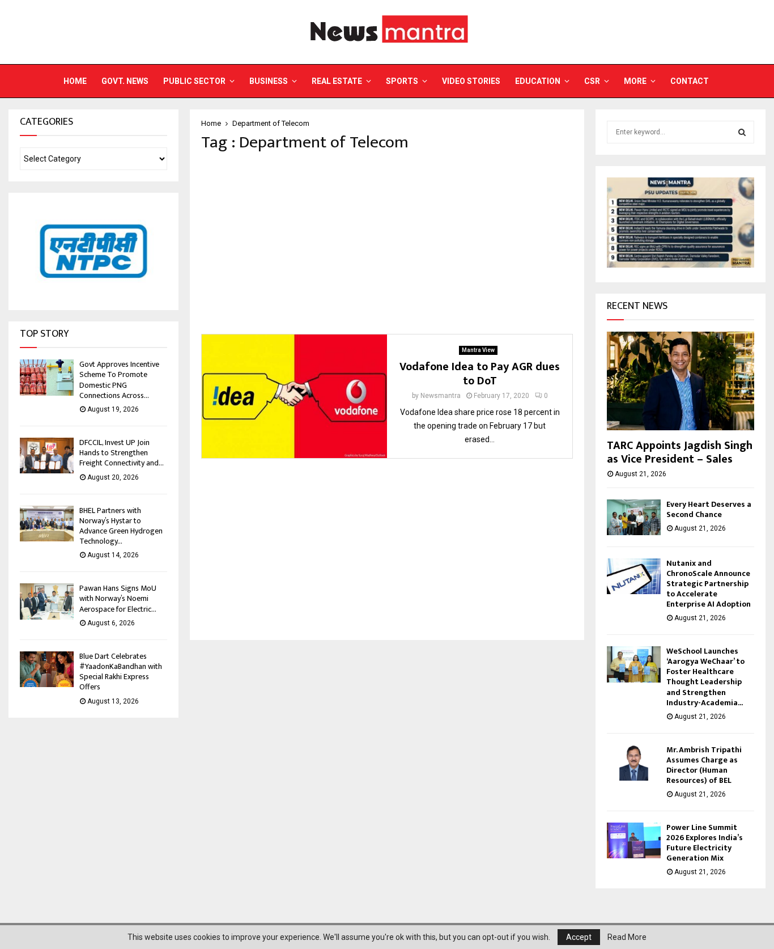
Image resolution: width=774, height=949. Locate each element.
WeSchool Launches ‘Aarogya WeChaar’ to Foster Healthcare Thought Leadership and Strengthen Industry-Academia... (705, 677)
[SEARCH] (742, 132)
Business (268, 81)
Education (537, 81)
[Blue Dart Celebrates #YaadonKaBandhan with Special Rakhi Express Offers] (47, 669)
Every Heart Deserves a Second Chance (708, 509)
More (635, 81)
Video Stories (471, 81)
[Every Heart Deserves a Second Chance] (634, 517)
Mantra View (478, 350)
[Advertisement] (387, 243)
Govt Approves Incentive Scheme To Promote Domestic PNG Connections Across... (119, 380)
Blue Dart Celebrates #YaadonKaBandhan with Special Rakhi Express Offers (120, 672)
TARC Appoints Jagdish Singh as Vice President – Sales (679, 452)
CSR (592, 81)
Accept (579, 937)
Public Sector (194, 81)
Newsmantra (440, 396)
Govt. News (124, 81)
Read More (627, 937)
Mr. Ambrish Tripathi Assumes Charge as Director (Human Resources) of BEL (704, 765)
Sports (402, 81)
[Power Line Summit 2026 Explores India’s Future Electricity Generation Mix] (634, 840)
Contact (689, 81)
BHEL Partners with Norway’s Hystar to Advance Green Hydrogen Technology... (121, 526)
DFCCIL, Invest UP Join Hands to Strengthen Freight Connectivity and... (121, 452)
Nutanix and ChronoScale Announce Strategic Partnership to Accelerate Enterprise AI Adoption (708, 584)
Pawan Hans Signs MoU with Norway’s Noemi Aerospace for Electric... (117, 598)
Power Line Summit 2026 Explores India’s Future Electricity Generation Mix (704, 843)
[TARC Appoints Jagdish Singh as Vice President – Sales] (680, 381)
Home (75, 81)
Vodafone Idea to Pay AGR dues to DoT (479, 374)
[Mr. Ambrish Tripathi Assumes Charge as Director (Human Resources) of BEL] (634, 763)
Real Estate (337, 81)
